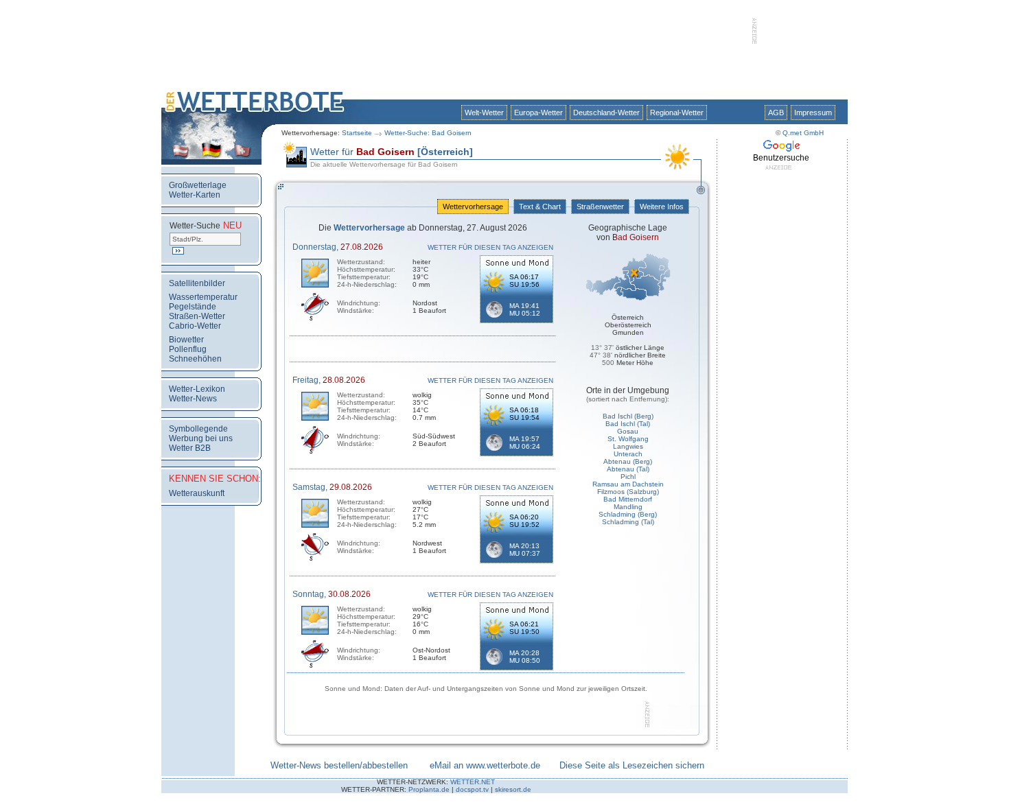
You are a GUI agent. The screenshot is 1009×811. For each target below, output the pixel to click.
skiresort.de (513, 789)
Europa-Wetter (538, 112)
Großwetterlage (198, 185)
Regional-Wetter (677, 112)
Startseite (357, 133)
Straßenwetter (600, 206)
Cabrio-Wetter (195, 326)
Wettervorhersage (473, 206)
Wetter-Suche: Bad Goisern (428, 133)
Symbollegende (198, 429)
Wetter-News (193, 398)
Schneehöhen (195, 359)
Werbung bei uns (201, 438)
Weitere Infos (662, 206)
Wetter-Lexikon (197, 389)
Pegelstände (192, 307)
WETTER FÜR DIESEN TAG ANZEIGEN (490, 247)
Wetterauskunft (196, 493)
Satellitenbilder (197, 283)
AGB (776, 112)
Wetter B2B (190, 448)
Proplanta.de (429, 789)
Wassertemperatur (203, 297)
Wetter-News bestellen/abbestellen (339, 765)
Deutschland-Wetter (606, 112)
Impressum (813, 112)
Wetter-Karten (194, 195)
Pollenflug (188, 349)
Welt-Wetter (484, 112)
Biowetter (186, 339)
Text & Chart (540, 206)
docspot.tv (472, 789)
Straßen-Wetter (197, 316)
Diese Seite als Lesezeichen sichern (631, 765)
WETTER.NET (472, 782)
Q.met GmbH (803, 133)
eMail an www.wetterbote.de (485, 765)
